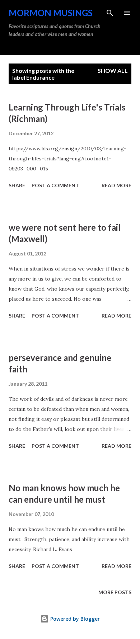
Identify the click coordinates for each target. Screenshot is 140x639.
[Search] (110, 13)
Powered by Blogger (74, 618)
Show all (113, 70)
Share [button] (17, 185)
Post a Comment (55, 185)
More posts (114, 592)
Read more (116, 185)
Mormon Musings (51, 13)
